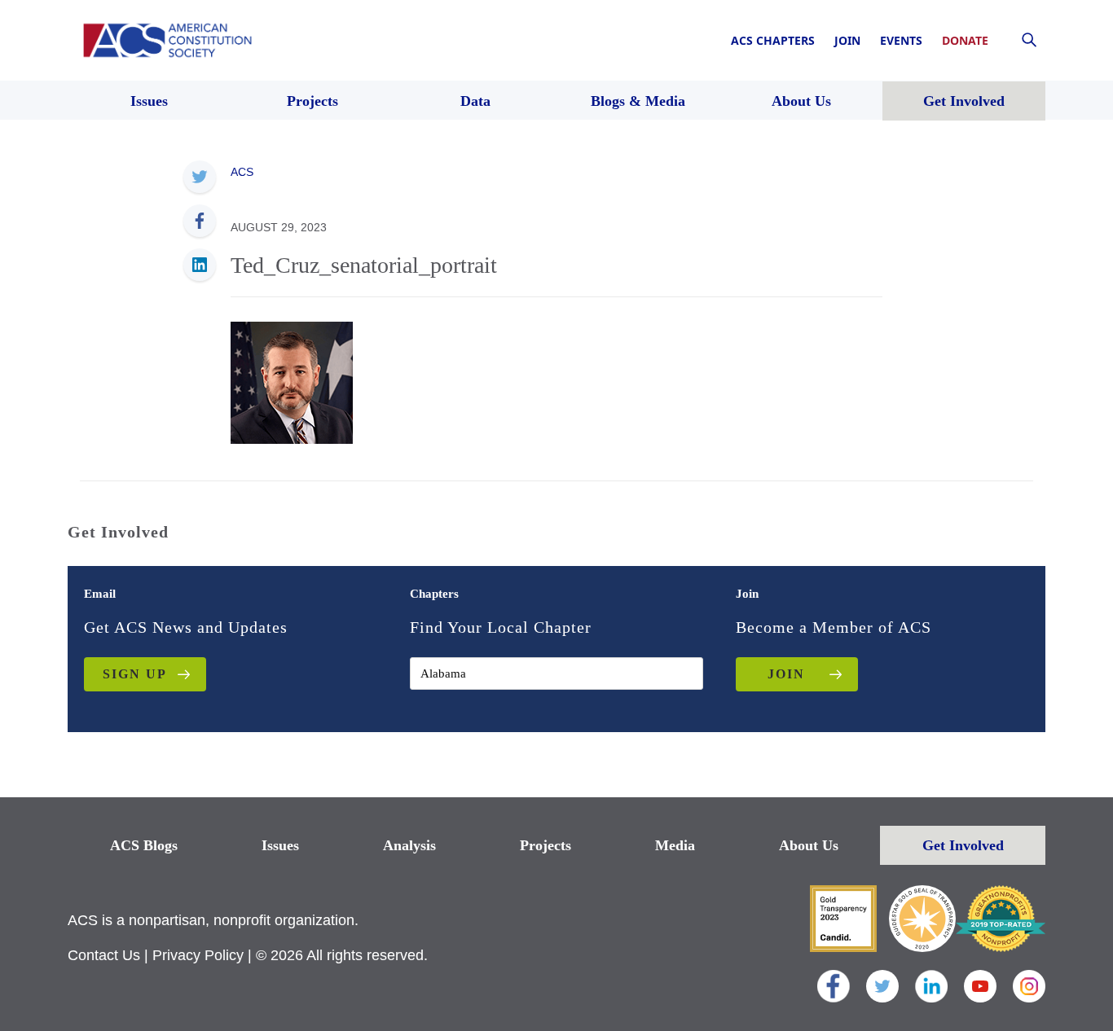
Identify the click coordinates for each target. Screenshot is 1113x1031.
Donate (965, 40)
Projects (545, 845)
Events (901, 40)
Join (847, 40)
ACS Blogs (144, 845)
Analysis (409, 845)
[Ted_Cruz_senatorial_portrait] (292, 381)
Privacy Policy (198, 955)
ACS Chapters (773, 40)
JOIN (786, 674)
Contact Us (104, 955)
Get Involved (963, 845)
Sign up (135, 674)
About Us (808, 845)
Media (675, 845)
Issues (280, 845)
